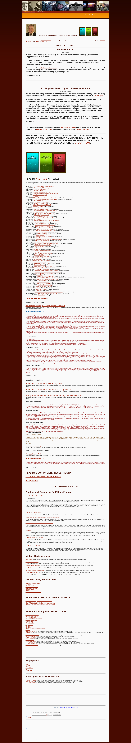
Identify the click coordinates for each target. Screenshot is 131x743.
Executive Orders (30, 589)
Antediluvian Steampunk (48, 68)
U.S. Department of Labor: (32, 643)
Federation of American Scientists (34, 618)
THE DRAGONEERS (46, 40)
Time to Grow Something (42, 269)
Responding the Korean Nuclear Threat (45, 217)
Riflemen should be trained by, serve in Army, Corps (44, 384)
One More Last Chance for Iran (42, 250)
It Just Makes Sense (29, 11)
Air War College (29, 621)
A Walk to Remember (39, 206)
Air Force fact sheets (30, 623)
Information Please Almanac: (32, 635)
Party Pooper (36, 252)
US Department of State (31, 588)
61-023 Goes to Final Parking (42, 245)
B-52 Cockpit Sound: (31, 682)
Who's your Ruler (42, 232)
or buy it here (32, 480)
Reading (36, 196)
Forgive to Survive (38, 190)
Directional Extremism (40, 216)
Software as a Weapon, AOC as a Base (47, 279)
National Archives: (30, 640)
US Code (28, 590)
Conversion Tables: (30, 631)
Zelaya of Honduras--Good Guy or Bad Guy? (45, 210)
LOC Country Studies (31, 617)
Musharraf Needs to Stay (45, 285)
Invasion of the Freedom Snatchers (45, 225)
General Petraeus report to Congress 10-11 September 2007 (40, 603)
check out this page (82, 129)
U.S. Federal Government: (32, 645)
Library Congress (31, 620)
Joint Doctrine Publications (32, 562)
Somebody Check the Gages (42, 226)
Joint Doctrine (29, 559)
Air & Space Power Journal (32, 615)
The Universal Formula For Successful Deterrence (43, 477)
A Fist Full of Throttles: (31, 680)
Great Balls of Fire (39, 255)
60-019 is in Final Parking (42, 240)
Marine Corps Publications (32, 572)
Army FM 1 (28, 530)
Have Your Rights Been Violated (43, 253)
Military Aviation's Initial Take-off (42, 205)
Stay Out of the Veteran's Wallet (45, 276)
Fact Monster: (29, 632)
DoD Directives (29, 622)
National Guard (29, 668)
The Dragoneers (38, 200)
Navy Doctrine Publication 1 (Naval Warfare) (36, 545)
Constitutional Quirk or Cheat (44, 227)
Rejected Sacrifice (38, 207)
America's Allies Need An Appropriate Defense (48, 239)
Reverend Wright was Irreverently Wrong (46, 270)
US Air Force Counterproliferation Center (35, 628)
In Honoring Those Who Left (41, 202)
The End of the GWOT (40, 223)
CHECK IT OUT (82, 143)
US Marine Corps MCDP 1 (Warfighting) (35, 537)
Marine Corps (29, 670)
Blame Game (41, 295)
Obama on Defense (39, 265)
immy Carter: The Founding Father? (44, 266)
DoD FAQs (28, 627)
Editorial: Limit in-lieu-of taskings (33, 446)
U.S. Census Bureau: (31, 642)
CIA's (32, 616)
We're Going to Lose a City (41, 263)
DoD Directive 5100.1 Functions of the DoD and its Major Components (42, 517)
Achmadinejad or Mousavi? (41, 215)
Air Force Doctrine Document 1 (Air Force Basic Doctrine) (39, 523)
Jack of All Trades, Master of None (43, 273)
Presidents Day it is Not (40, 203)
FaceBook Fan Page (68, 127)
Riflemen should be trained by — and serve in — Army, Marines (48, 390)
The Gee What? (42, 280)
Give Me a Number (41, 237)
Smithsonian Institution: (31, 641)
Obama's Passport (38, 212)
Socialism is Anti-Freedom (41, 256)
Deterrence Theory (41, 11)
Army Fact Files (29, 625)
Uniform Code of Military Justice (33, 592)
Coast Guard (29, 574)
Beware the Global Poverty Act (41, 260)
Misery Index (40, 235)
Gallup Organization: (31, 636)
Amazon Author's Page (44, 129)
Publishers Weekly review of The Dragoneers (46, 220)
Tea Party (36, 222)
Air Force (28, 665)
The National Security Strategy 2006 (34, 496)
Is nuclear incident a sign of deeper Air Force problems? (45, 306)
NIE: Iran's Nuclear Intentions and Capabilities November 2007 (41, 604)
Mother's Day (37, 219)
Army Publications (30, 568)
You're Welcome (38, 259)
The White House (30, 585)
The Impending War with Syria (42, 187)
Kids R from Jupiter (39, 247)
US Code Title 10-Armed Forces (33, 512)
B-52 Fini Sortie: (30, 681)
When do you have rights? (41, 209)
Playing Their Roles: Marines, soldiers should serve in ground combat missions (54, 395)
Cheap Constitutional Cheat (44, 229)
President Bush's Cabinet (32, 587)
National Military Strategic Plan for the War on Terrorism (39, 601)
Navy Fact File (29, 626)
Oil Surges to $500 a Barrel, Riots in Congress (48, 272)
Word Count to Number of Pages (42, 192)
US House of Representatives (33, 583)
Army (27, 666)
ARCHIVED (41, 179)
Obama (38, 287)
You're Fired (36, 257)
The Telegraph (99, 95)
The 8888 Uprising (39, 246)
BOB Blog (28, 630)
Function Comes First (33, 454)
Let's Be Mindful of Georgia (43, 242)
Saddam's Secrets (42, 233)
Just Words (37, 249)
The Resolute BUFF (38, 267)
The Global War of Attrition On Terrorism (47, 277)
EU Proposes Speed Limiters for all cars (44, 186)
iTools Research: (30, 638)
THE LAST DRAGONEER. (41, 41)
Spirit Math (39, 275)
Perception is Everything (44, 283)
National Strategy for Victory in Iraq (34, 602)
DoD (27, 664)
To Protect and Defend (40, 189)
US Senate (28, 584)
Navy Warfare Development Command (35, 570)
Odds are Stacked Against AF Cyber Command (47, 243)
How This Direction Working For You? (44, 213)
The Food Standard (39, 262)
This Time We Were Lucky (43, 286)
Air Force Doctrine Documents (33, 565)
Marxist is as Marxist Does (43, 236)
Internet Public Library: (31, 637)
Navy (27, 669)
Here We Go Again (43, 282)
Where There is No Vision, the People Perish (46, 197)
